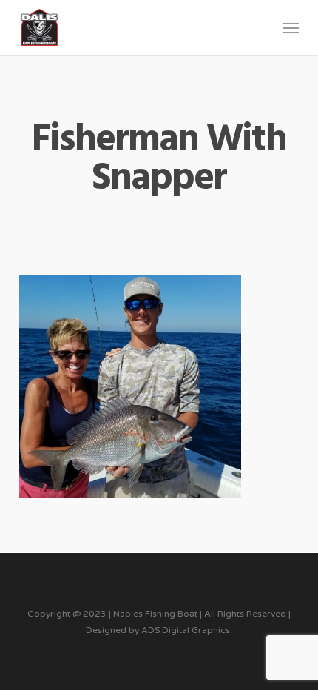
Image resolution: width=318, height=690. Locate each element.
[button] (291, 27)
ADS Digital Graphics (185, 630)
